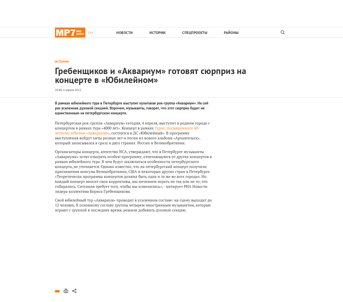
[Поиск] (282, 33)
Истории (157, 32)
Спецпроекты (194, 32)
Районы (231, 32)
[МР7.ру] (70, 33)
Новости (124, 32)
